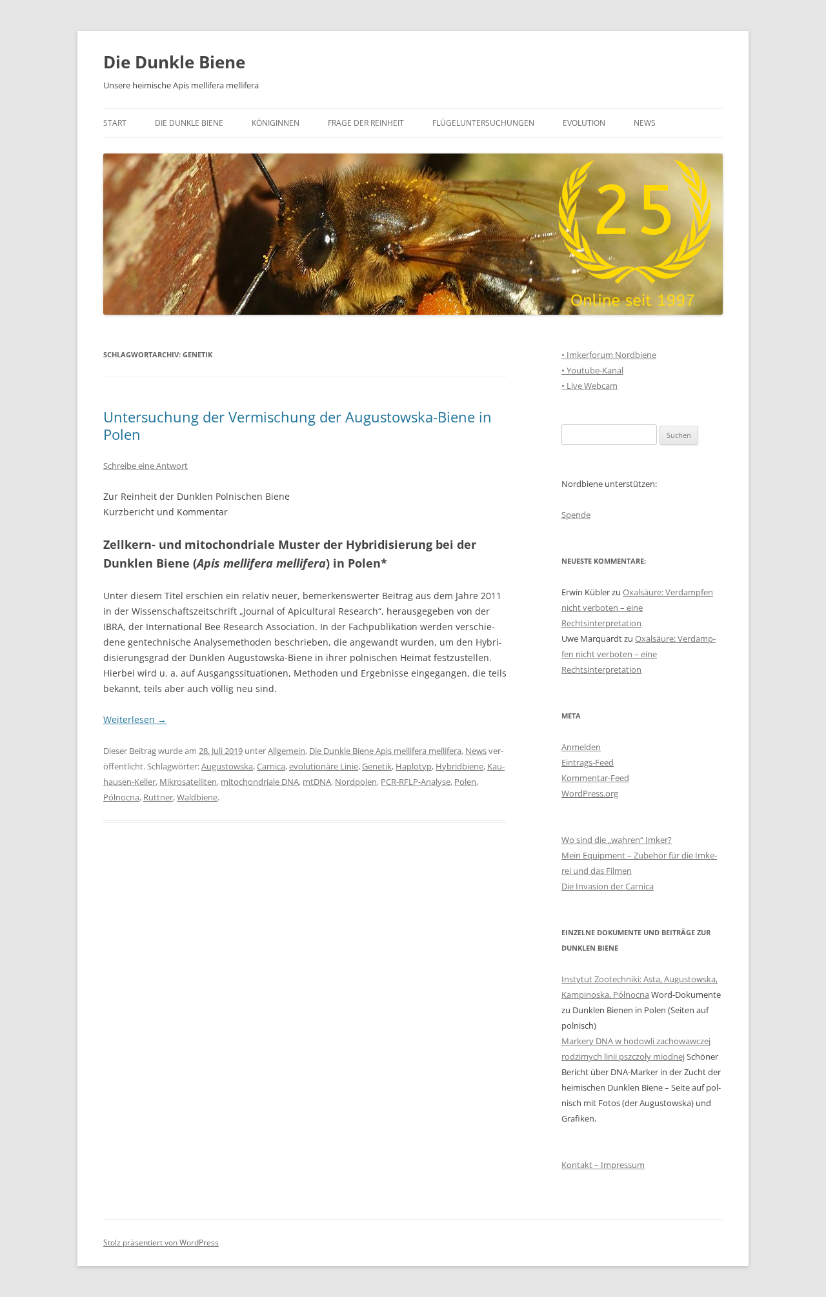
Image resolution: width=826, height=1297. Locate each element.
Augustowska (227, 766)
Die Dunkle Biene (174, 62)
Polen (465, 781)
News (645, 122)
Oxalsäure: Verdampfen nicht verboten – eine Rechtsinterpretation (637, 607)
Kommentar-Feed (595, 778)
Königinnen (275, 122)
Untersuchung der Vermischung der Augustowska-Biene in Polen (297, 425)
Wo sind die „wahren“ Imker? (616, 840)
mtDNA (317, 781)
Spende (575, 514)
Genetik (377, 766)
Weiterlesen (134, 719)
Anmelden (581, 747)
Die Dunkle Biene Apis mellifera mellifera (385, 751)
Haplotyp (414, 766)
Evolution (584, 122)
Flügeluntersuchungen (483, 122)
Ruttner (158, 797)
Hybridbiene (459, 766)
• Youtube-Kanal (592, 370)
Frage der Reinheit (366, 122)
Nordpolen (356, 781)
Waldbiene (197, 797)
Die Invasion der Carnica (607, 886)
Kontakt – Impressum (603, 1165)
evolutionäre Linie (323, 766)
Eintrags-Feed (587, 762)
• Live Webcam (589, 385)
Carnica (271, 766)
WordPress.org (589, 793)
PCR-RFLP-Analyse (415, 781)
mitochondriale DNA (260, 781)
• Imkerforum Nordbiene (608, 355)
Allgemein (286, 751)
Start (114, 122)
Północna (121, 797)
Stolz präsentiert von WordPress (161, 1242)
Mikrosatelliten (188, 781)
